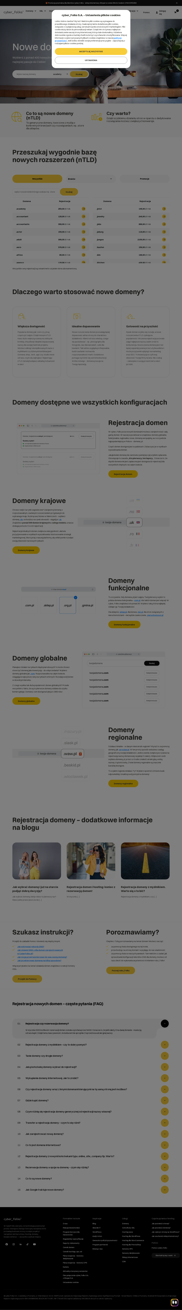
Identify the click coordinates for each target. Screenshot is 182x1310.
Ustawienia (91, 60)
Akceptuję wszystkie (91, 51)
